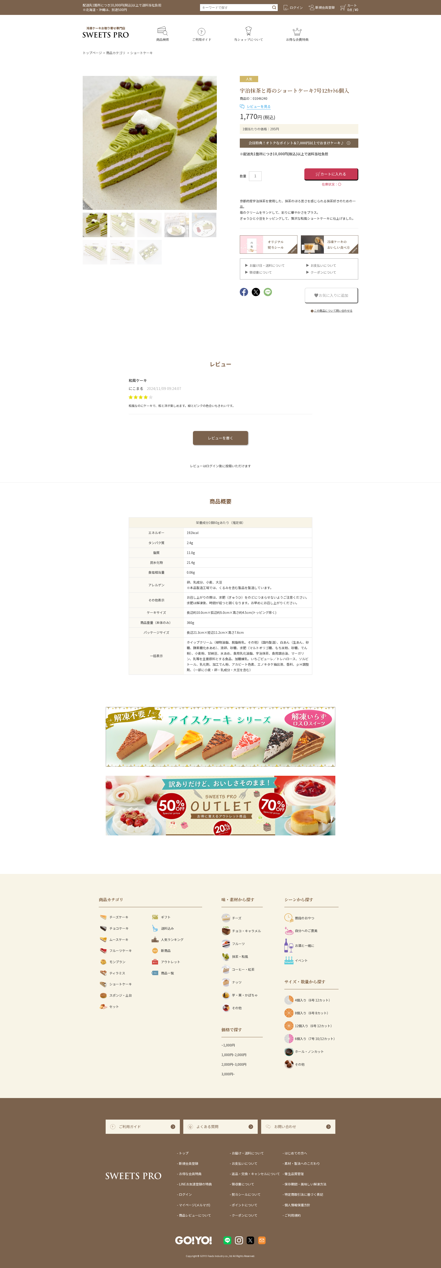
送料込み (167, 928)
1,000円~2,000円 (233, 1054)
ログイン (185, 1194)
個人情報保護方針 (297, 1205)
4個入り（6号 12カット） (313, 1000)
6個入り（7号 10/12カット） (316, 1038)
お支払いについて (323, 265)
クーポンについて (323, 272)
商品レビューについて (195, 1215)
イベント (301, 960)
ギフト (166, 917)
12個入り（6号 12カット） (314, 1025)
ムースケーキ (118, 939)
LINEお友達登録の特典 (195, 1184)
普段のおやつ (304, 918)
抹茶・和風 (240, 956)
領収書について (260, 272)
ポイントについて (244, 1205)
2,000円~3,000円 (233, 1064)
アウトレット (170, 961)
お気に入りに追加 (333, 295)
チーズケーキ (118, 917)
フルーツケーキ (120, 950)
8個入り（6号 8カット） (312, 1013)
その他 (237, 1008)
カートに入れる (333, 174)
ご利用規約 (293, 1215)
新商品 (166, 950)
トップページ (92, 52)
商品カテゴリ (115, 52)
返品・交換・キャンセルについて (256, 1173)
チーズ (236, 918)
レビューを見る (259, 106)
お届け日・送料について (267, 265)
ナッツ (237, 982)
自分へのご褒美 (306, 930)
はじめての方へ (296, 1153)
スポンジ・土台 (120, 995)
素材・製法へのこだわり (302, 1163)
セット (114, 1006)
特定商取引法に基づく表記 (304, 1194)
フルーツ (238, 943)
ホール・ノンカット (309, 1051)
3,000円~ (228, 1074)
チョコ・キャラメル (246, 931)
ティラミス (117, 973)
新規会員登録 (188, 1163)
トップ (184, 1153)
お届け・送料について (248, 1153)
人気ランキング (172, 939)
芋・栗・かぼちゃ (245, 995)
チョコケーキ (119, 928)
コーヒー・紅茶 (243, 969)
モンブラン (117, 961)
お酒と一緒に (304, 945)
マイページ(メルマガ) (194, 1205)
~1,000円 (228, 1045)
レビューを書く (220, 438)
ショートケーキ (141, 52)
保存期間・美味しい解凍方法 (305, 1184)
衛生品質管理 (294, 1173)
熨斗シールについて (246, 1194)
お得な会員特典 (190, 1173)
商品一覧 (167, 973)
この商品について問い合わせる (333, 310)
